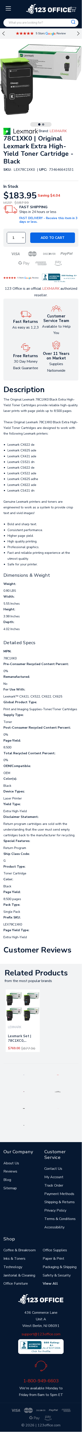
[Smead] (23, 1091)
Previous (3, 33)
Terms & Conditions (60, 1218)
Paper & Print (53, 1258)
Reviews (10, 1171)
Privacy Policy (55, 1210)
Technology (12, 1266)
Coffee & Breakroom (19, 1250)
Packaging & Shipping (60, 1266)
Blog (7, 1179)
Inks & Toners (14, 1258)
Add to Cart (53, 237)
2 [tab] (43, 124)
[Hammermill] (58, 1091)
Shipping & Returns (59, 1202)
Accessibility (54, 1227)
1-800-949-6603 (41, 1381)
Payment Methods (59, 1193)
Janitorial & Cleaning (19, 1275)
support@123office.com (41, 1334)
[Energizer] (24, 1108)
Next (78, 33)
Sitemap (10, 1188)
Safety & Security (57, 1275)
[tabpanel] (23, 1021)
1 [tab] (39, 124)
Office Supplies (55, 1250)
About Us (11, 1163)
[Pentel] (58, 1074)
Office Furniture (15, 1283)
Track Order (53, 1185)
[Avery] (23, 1074)
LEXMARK (51, 288)
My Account (53, 1177)
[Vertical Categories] (8, 8)
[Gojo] (23, 1125)
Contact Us (53, 1168)
